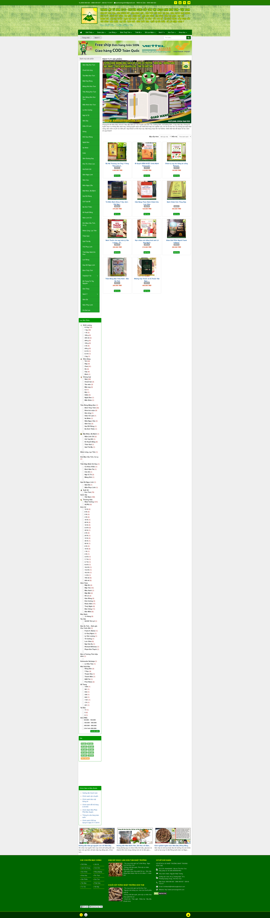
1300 (87, 686)
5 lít (87, 514)
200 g (88, 340)
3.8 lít (88, 557)
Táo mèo (89, 384)
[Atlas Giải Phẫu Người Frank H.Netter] (176, 228)
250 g (88, 348)
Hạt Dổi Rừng (87, 196)
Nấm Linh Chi (87, 218)
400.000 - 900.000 (90, 725)
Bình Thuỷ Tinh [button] (125, 32)
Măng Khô (89, 477)
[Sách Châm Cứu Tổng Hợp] (176, 190)
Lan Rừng (86, 260)
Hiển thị (174, 136)
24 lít (87, 535)
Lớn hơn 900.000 (90, 728)
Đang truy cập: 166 (96, 907)
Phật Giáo (97, 883)
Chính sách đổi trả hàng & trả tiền (90, 805)
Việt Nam (90, 497)
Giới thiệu (84, 864)
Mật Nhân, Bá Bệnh (89, 191)
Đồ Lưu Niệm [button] (149, 32)
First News (89, 682)
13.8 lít (88, 570)
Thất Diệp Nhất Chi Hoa (89, 253)
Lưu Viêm (89, 641)
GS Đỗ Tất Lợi (91, 621)
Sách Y (85, 294)
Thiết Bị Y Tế (87, 276)
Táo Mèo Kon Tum (89, 75)
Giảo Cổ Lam (87, 126)
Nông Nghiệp (98, 872)
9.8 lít (88, 564)
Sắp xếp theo (154, 136)
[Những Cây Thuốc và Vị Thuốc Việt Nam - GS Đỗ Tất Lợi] (147, 266)
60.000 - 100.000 (90, 720)
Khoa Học (84, 875)
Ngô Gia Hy (90, 644)
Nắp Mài (89, 593)
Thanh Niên (90, 676)
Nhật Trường (91, 502)
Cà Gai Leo (86, 310)
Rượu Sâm (90, 604)
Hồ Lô (88, 596)
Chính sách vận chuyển (90, 796)
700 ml (88, 578)
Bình (87, 374)
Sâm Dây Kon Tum (89, 65)
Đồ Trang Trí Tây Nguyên (88, 282)
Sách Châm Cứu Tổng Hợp (176, 202)
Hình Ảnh (97, 868)
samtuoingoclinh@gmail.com (125, 3)
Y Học (88, 671)
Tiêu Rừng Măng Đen (89, 405)
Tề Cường (89, 639)
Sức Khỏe (84, 872)
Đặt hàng (117, 176)
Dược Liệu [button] (101, 32)
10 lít (87, 525)
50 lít (87, 543)
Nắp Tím (89, 588)
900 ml (88, 580)
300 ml (88, 338)
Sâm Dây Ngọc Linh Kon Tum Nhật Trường (127, 860)
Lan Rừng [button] (112, 32)
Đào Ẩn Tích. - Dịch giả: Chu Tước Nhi (88, 627)
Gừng (84, 131)
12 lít (87, 509)
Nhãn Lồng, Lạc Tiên (90, 230)
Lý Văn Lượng (91, 636)
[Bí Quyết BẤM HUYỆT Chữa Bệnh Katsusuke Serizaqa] (147, 151)
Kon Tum (89, 492)
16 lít (87, 520)
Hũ (87, 369)
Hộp (87, 364)
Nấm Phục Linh (88, 305)
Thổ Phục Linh (87, 247)
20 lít (87, 522)
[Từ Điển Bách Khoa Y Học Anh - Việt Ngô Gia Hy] (117, 190)
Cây (87, 372)
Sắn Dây (85, 121)
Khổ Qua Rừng (88, 137)
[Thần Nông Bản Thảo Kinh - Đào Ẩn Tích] (117, 266)
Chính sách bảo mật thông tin (89, 800)
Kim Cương (90, 601)
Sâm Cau (86, 180)
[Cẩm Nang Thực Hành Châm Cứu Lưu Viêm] (147, 190)
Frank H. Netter (91, 631)
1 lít (87, 332)
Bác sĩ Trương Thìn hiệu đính (89, 655)
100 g (88, 335)
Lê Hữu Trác (90, 664)
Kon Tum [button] (171, 32)
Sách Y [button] (161, 32)
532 (87, 692)
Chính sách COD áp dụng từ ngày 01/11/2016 (90, 821)
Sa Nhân (85, 148)
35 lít (87, 530)
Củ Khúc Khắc (91, 466)
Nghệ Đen (86, 142)
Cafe (84, 153)
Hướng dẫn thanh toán (90, 793)
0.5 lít (88, 351)
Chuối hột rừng (88, 70)
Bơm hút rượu (91, 410)
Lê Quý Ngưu (91, 633)
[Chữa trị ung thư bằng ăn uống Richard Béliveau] (176, 151)
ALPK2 (88, 504)
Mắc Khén (89, 400)
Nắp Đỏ (88, 585)
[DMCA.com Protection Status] (160, 893)
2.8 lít (88, 527)
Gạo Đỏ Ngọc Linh (89, 265)
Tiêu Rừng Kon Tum (89, 92)
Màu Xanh (89, 590)
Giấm (88, 395)
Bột (87, 392)
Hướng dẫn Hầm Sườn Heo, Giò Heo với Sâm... (133, 845)
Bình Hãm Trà (91, 469)
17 (87, 710)
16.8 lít (88, 572)
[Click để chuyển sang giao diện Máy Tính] (85, 914)
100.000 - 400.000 (90, 722)
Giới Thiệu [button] (89, 32)
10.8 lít (88, 567)
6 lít (87, 546)
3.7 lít (88, 562)
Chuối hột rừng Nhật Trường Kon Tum (126, 885)
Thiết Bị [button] (138, 32)
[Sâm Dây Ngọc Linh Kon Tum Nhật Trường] (116, 870)
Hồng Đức (89, 669)
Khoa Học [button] (182, 32)
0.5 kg (88, 327)
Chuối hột (89, 382)
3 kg (87, 356)
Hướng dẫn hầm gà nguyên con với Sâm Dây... (95, 845)
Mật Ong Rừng (87, 81)
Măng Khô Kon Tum (89, 86)
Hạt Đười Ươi (87, 169)
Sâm (88, 379)
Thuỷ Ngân (90, 606)
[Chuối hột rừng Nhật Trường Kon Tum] (116, 894)
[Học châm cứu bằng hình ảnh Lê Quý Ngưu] (147, 228)
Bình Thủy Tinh (88, 270)
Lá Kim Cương (87, 110)
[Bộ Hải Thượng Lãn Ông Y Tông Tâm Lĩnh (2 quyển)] (117, 151)
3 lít (87, 346)
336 (87, 694)
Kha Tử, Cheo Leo (89, 164)
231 (87, 705)
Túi (87, 361)
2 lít (87, 533)
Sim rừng (89, 413)
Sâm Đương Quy (88, 158)
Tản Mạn (83, 883)
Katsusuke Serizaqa (88, 661)
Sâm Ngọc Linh (88, 174)
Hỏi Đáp (96, 887)
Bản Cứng (90, 609)
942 (87, 697)
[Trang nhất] (81, 32)
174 (87, 702)
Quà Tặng (86, 289)
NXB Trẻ (89, 679)
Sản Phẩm (84, 879)
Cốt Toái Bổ (86, 201)
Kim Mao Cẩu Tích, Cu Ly (89, 224)
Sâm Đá (85, 299)
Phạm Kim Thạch (92, 649)
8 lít (87, 512)
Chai (88, 366)
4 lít (87, 554)
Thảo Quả (86, 236)
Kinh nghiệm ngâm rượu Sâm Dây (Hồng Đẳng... (172, 845)
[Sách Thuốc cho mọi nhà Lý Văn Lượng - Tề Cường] (117, 228)
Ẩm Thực (97, 875)
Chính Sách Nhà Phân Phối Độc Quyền (89, 811)
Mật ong (89, 387)
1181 (87, 700)
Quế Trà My (86, 241)
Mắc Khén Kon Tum (89, 105)
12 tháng (89, 616)
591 (87, 689)
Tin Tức (83, 887)
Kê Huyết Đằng (88, 212)
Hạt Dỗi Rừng (91, 426)
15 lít (87, 538)
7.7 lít (88, 559)
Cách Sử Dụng (85, 868)
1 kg (88, 330)
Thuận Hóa (90, 674)
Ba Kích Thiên (87, 207)
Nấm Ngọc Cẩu (88, 185)
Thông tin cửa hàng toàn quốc (90, 816)
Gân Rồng (89, 598)
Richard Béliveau (92, 647)
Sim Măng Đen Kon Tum (89, 98)
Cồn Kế (88, 472)
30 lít (87, 541)
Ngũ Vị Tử (86, 115)
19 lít (87, 549)
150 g (88, 343)
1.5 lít (88, 575)
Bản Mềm (89, 611)
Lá (87, 389)
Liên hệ (96, 864)
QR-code (85, 907)
